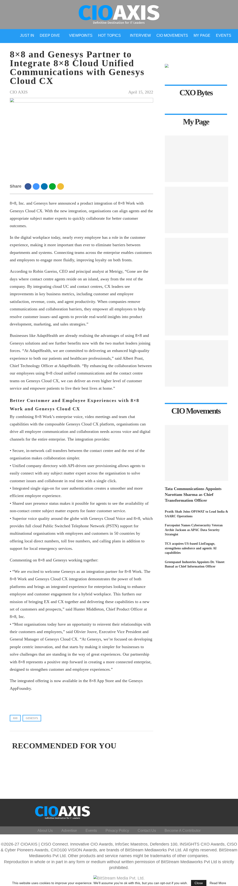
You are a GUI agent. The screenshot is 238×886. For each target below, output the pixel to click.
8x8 (15, 718)
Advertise (69, 831)
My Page (202, 35)
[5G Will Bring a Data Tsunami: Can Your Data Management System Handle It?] (196, 159)
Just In (27, 35)
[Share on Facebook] (29, 186)
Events (223, 35)
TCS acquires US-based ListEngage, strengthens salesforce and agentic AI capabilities (190, 548)
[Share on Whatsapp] (53, 186)
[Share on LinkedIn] (45, 186)
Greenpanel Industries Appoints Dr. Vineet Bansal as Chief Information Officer (195, 564)
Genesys (32, 718)
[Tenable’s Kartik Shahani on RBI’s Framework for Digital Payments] (196, 363)
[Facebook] (188, 811)
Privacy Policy (117, 831)
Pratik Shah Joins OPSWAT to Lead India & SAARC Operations (196, 514)
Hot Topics (109, 35)
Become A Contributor (183, 831)
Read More (218, 883)
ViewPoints (81, 35)
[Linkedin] (202, 811)
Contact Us (147, 831)
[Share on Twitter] (37, 186)
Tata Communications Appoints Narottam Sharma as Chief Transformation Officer (193, 494)
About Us (45, 831)
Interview (140, 35)
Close (199, 883)
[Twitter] (195, 811)
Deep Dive (50, 35)
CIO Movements (172, 35)
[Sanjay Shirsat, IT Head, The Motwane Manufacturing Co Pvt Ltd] (196, 210)
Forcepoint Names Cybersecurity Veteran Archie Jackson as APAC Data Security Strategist (194, 530)
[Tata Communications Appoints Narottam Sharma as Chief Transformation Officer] (196, 453)
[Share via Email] (61, 186)
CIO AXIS (19, 92)
